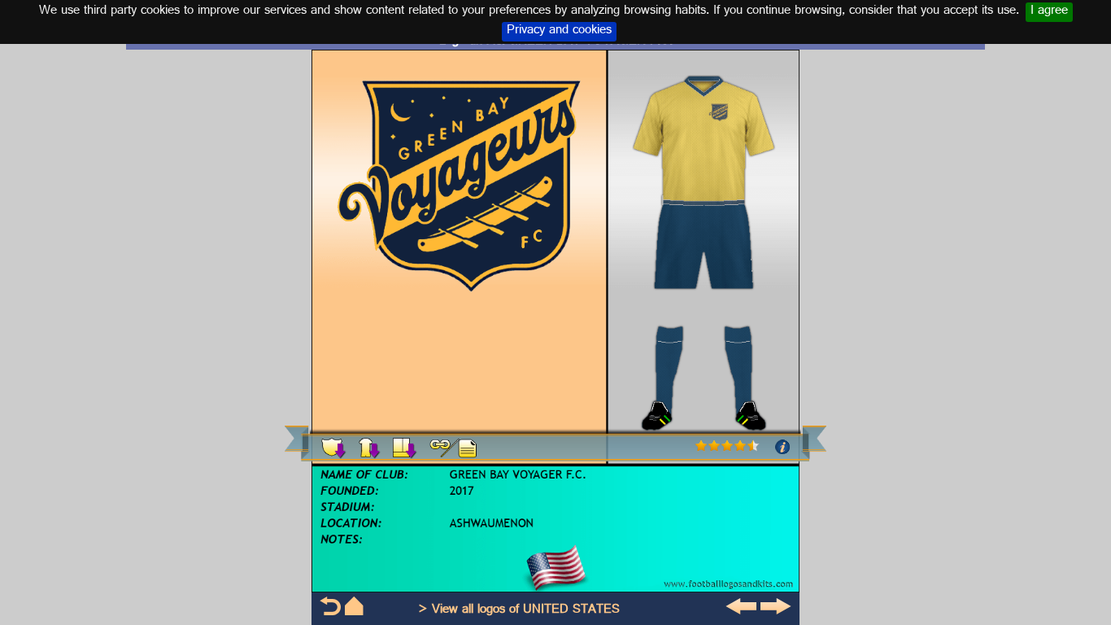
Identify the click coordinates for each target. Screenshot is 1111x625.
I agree (1049, 12)
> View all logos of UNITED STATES (519, 610)
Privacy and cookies (559, 32)
